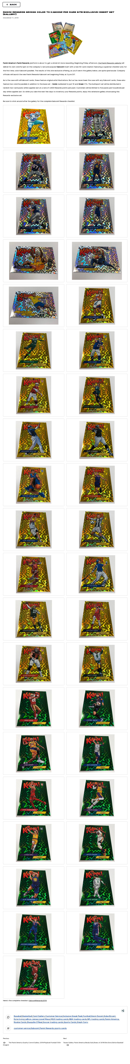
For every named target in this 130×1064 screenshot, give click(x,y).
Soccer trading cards (53, 1022)
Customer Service (53, 1016)
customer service (22, 1028)
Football (87, 1016)
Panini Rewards (47, 1028)
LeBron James (31, 1019)
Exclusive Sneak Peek (72, 1016)
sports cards (60, 1028)
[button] (65, 1011)
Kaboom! (35, 1028)
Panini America (112, 1019)
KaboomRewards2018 (38, 1000)
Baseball (18, 1016)
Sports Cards (70, 1022)
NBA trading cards (78, 1019)
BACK (13, 4)
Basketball (27, 1016)
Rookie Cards (20, 1022)
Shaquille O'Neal (34, 1022)
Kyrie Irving (19, 1019)
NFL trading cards (95, 1019)
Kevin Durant (97, 1016)
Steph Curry (82, 1022)
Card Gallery (39, 1016)
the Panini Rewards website (109, 63)
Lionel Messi (44, 1019)
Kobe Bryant (110, 1016)
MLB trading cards (60, 1019)
